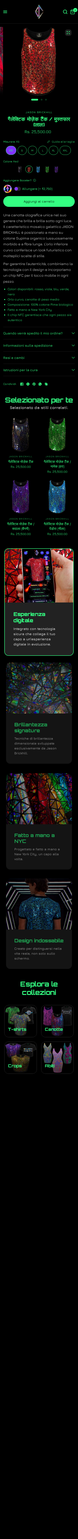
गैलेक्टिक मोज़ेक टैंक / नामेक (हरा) (57, 464)
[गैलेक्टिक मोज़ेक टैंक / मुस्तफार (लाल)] (29, 169)
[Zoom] (68, 32)
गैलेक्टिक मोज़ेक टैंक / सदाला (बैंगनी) (20, 526)
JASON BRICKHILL (20, 456)
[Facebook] (21, 384)
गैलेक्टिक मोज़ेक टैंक (20, 462)
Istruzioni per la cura (20, 370)
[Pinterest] (34, 384)
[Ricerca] (65, 12)
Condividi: (10, 384)
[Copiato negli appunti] (46, 384)
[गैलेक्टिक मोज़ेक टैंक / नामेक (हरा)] (47, 169)
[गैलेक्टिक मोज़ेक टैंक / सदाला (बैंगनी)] (56, 169)
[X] (28, 384)
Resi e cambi (13, 358)
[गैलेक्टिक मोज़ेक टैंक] (19, 169)
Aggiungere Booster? (17, 180)
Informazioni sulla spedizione (28, 345)
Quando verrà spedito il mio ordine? (33, 333)
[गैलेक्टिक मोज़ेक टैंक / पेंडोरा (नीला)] (38, 169)
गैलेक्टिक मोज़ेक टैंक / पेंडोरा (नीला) (57, 526)
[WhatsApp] (40, 384)
